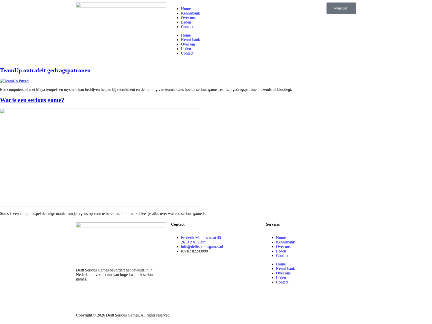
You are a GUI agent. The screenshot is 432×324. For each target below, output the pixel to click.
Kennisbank (190, 13)
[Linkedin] (82, 296)
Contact (187, 27)
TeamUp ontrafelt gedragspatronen (45, 70)
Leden (186, 22)
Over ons (188, 18)
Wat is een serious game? (32, 100)
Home (186, 9)
